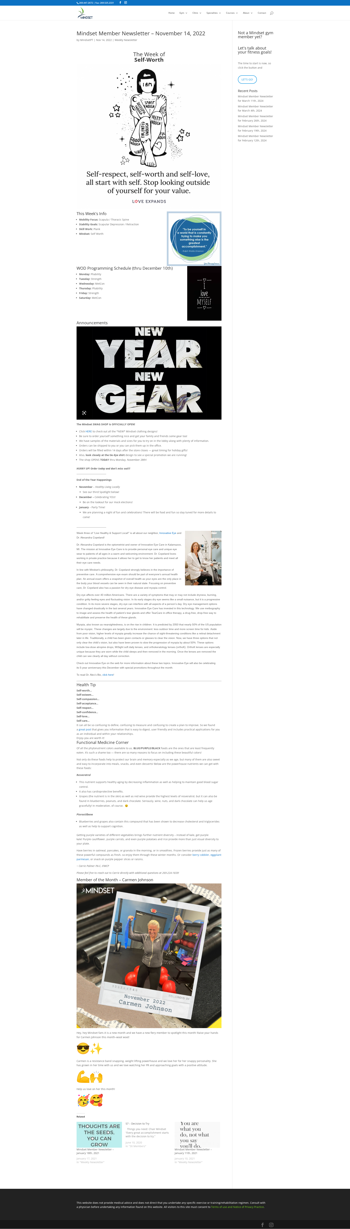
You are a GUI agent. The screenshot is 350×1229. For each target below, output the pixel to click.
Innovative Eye (167, 533)
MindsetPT (86, 40)
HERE (88, 431)
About (246, 13)
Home (171, 13)
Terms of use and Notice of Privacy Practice (237, 1207)
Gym (181, 13)
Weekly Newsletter (126, 40)
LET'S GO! (247, 79)
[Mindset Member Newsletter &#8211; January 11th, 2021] (197, 1135)
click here (107, 674)
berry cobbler (200, 855)
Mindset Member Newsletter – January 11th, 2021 (193, 1151)
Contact (262, 13)
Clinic (195, 13)
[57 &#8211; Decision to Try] (150, 1135)
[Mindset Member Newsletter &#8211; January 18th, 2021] (99, 1135)
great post (85, 729)
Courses (230, 13)
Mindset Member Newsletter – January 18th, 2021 (95, 1151)
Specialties (212, 13)
